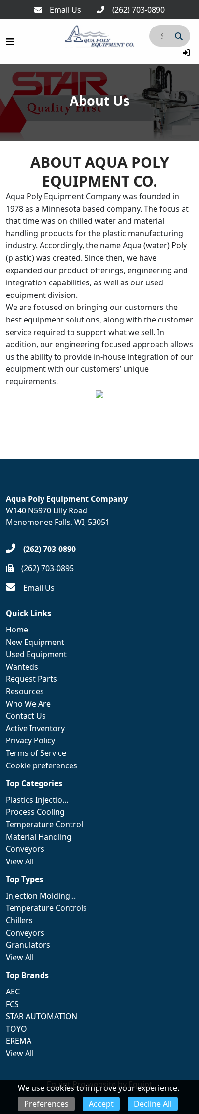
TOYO (16, 1028)
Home (17, 629)
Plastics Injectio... (37, 799)
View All (20, 861)
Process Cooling (35, 811)
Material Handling (38, 837)
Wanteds (22, 666)
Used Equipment (36, 654)
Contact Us (26, 716)
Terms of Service (36, 753)
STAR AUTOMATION (41, 1016)
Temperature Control (44, 824)
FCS (12, 1004)
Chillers (19, 920)
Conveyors (25, 849)
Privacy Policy (30, 740)
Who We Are (28, 703)
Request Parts (31, 678)
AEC (13, 991)
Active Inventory (35, 728)
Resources (25, 691)
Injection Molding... (41, 895)
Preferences (46, 1104)
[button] (186, 52)
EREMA (18, 1040)
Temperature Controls (46, 907)
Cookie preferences (41, 765)
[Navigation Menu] (10, 42)
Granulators (28, 945)
